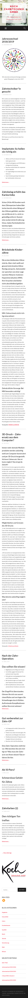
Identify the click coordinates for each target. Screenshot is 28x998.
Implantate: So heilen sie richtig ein (13, 150)
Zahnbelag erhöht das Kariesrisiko (13, 193)
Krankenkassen (6, 925)
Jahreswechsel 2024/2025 (9, 971)
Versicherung (5, 943)
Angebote (4, 912)
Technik (4, 938)
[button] (3, 900)
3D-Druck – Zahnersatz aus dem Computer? (11, 437)
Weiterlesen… (5, 182)
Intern (3, 921)
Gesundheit (5, 916)
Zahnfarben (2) (10, 808)
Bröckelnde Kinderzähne (12, 251)
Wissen (4, 951)
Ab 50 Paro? (8, 769)
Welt (3, 947)
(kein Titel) (5, 962)
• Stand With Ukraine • (8, 975)
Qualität (4, 929)
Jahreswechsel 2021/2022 (9, 980)
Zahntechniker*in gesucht (11, 90)
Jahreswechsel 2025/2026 (9, 967)
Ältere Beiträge (7, 853)
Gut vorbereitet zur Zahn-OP (12, 720)
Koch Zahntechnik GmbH (14, 9)
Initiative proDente (13, 424)
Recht (3, 934)
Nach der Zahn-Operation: (10, 657)
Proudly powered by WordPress (12, 991)
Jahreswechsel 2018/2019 (10, 40)
